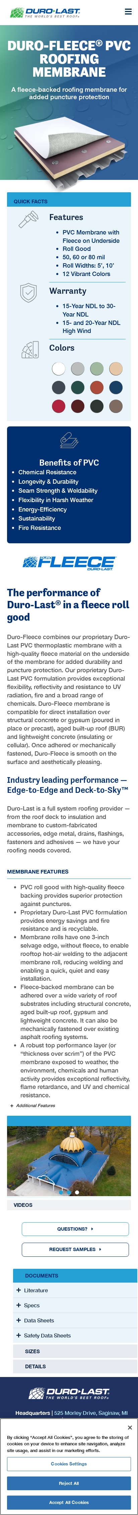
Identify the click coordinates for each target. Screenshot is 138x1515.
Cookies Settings (69, 1463)
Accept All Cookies (69, 1502)
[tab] (69, 1121)
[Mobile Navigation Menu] (128, 11)
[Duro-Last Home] (53, 12)
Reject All (69, 1483)
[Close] (130, 1427)
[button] (61, 1192)
